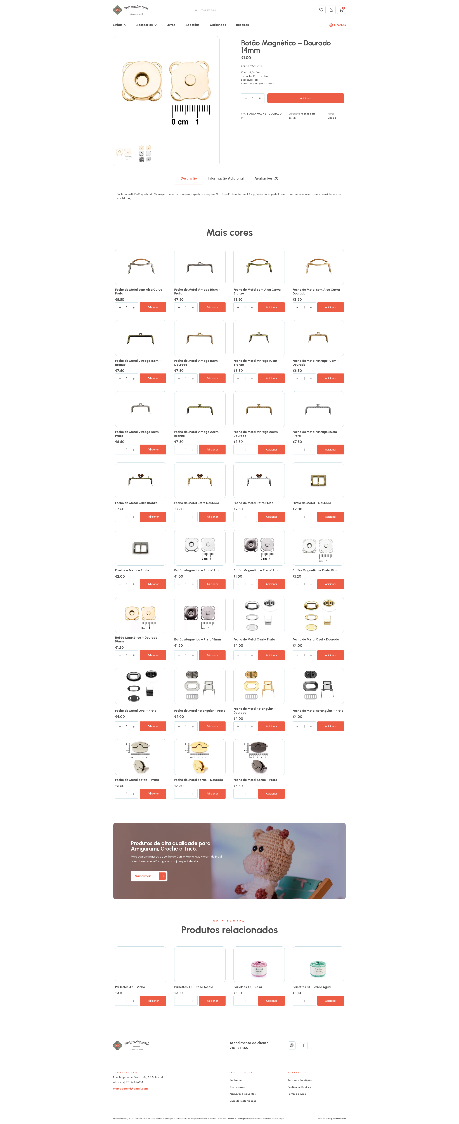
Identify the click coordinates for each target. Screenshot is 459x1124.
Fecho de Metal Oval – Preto (136, 711)
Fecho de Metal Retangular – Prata (199, 711)
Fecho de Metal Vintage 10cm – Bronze (256, 363)
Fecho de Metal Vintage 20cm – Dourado (256, 434)
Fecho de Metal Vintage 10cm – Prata (138, 434)
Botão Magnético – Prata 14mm (197, 570)
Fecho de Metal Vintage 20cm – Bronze (197, 434)
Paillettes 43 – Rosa (247, 987)
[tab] (188, 178)
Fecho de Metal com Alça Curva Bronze (257, 292)
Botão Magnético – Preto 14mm (256, 570)
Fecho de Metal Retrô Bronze (136, 503)
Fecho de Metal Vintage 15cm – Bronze (138, 363)
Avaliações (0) (266, 178)
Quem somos (237, 1087)
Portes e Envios (297, 1093)
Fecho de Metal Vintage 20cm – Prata (316, 434)
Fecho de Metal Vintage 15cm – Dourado (197, 363)
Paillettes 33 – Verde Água (312, 987)
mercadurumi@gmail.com (130, 1088)
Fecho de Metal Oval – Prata (254, 639)
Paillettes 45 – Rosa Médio (193, 987)
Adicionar (305, 98)
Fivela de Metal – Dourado (312, 503)
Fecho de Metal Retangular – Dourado (254, 711)
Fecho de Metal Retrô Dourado (196, 503)
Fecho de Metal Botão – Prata (137, 780)
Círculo (332, 117)
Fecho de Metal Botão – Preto (255, 780)
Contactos (236, 1080)
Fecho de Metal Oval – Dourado (316, 639)
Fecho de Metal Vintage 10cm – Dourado (316, 363)
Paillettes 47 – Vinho (130, 987)
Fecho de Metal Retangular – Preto (318, 711)
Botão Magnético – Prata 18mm (316, 570)
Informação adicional (226, 178)
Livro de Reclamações (243, 1100)
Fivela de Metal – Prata (132, 570)
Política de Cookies (299, 1087)
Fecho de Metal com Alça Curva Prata (138, 292)
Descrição (189, 178)
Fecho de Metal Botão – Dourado (198, 780)
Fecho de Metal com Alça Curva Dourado (316, 292)
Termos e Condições (300, 1080)
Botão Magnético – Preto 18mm (197, 639)
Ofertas (340, 25)
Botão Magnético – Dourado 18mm (136, 640)
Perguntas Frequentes (243, 1093)
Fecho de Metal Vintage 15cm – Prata (197, 292)
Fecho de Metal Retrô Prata (253, 503)
